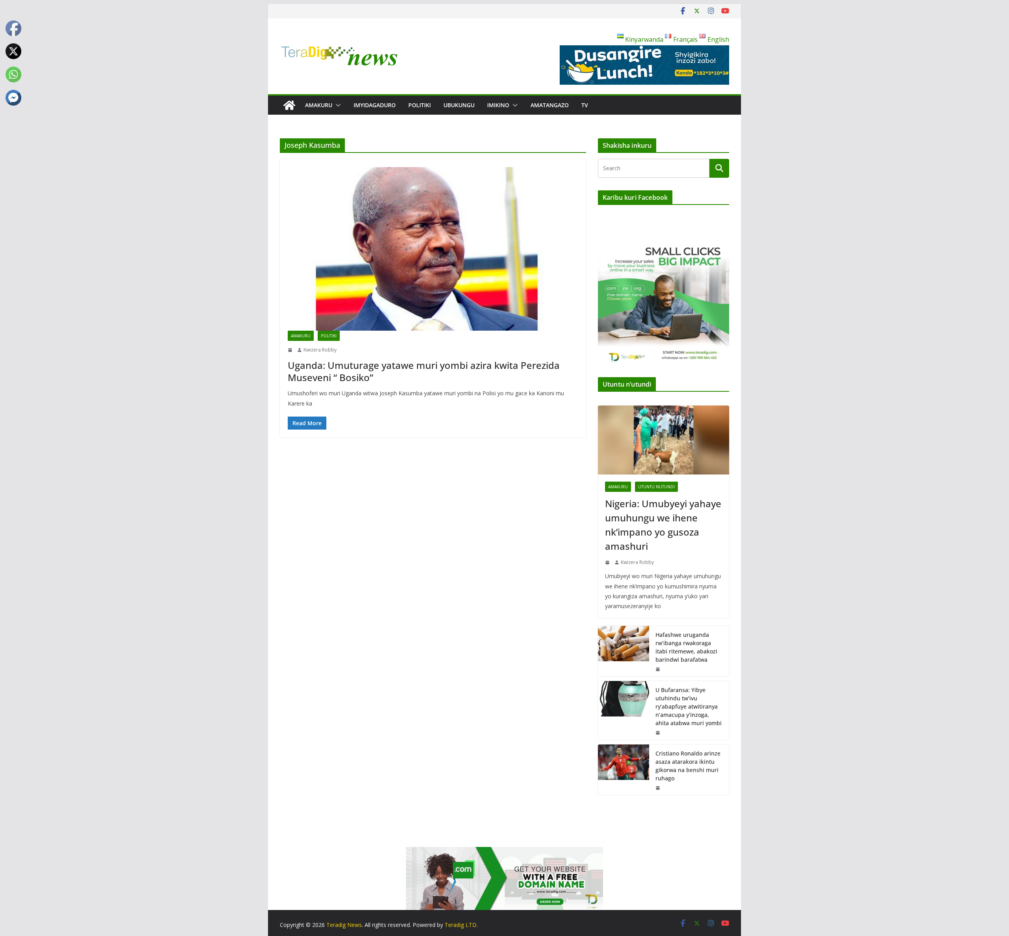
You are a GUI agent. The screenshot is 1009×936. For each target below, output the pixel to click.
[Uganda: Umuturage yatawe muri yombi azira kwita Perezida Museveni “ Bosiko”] (433, 249)
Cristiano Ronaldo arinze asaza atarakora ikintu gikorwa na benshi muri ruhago (687, 766)
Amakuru (318, 105)
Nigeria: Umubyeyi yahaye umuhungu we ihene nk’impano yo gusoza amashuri (663, 525)
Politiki (419, 105)
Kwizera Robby (320, 349)
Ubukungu (459, 105)
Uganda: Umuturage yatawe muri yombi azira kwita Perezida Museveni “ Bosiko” (424, 371)
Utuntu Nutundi (656, 486)
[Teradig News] (289, 105)
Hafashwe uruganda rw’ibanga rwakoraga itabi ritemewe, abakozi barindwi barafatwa (686, 647)
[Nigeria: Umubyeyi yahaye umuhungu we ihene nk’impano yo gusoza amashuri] (663, 440)
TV (584, 105)
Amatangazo (550, 105)
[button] (336, 105)
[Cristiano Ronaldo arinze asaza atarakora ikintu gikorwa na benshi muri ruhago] (623, 769)
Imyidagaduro (375, 105)
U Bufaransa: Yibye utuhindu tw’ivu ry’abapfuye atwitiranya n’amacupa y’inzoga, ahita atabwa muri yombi (688, 706)
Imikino (498, 105)
